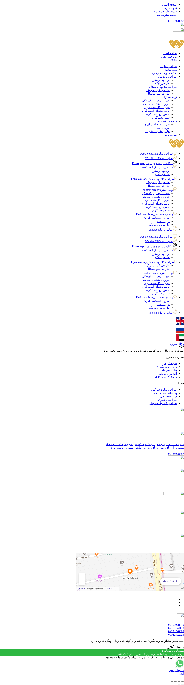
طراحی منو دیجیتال (158, 185)
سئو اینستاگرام (161, 210)
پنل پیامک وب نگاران (157, 224)
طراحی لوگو (162, 174)
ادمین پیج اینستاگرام (158, 206)
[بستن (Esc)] (171, 681)
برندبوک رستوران (159, 170)
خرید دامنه (163, 221)
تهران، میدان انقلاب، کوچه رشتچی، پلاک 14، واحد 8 (145, 444)
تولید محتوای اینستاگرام (156, 203)
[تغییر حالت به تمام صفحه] (179, 681)
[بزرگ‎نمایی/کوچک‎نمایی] (182, 681)
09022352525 (176, 634)
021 (176, 20)
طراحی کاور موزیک (158, 182)
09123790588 (176, 631)
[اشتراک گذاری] (175, 681)
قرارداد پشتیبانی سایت (156, 196)
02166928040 (176, 624)
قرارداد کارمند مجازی (157, 200)
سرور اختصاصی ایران (157, 217)
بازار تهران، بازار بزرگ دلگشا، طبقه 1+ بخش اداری (147, 447)
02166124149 (176, 628)
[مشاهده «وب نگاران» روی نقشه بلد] (130, 572)
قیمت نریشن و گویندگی (156, 193)
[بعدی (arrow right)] (179, 684)
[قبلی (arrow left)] (182, 684)
